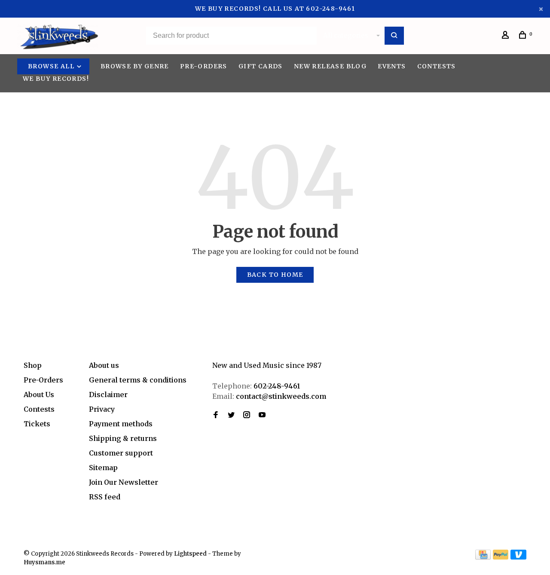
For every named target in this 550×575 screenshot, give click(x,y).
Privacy (102, 409)
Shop (33, 365)
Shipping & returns (123, 438)
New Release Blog (330, 66)
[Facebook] (215, 415)
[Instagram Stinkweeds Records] (246, 415)
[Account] (506, 36)
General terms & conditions (137, 380)
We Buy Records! (56, 79)
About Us (39, 394)
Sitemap (103, 467)
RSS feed (104, 496)
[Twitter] (231, 415)
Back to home (275, 274)
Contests (436, 66)
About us (104, 365)
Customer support (121, 453)
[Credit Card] (483, 557)
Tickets (37, 423)
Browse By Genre (135, 66)
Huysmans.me (44, 562)
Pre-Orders (203, 66)
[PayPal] (501, 557)
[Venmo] (518, 557)
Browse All (52, 66)
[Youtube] (262, 415)
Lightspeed (190, 553)
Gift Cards (260, 66)
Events (392, 66)
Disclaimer (108, 394)
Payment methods (121, 423)
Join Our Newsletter (123, 482)
